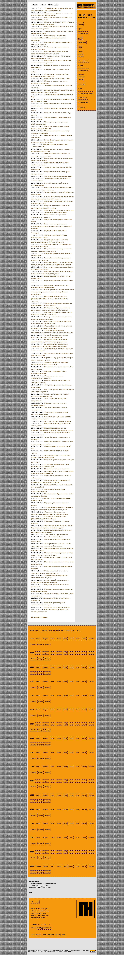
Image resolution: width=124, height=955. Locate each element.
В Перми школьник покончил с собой (57, 78)
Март (50, 630)
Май (62, 630)
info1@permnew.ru (44, 928)
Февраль (44, 630)
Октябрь (33, 644)
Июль (72, 630)
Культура (81, 84)
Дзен (58, 934)
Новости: (35, 902)
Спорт (80, 65)
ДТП (80, 38)
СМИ (80, 88)
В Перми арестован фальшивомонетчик (58, 176)
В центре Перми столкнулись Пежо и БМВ (59, 210)
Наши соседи (83, 33)
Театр (80, 79)
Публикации (82, 98)
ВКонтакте (36, 934)
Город (80, 24)
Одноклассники (48, 934)
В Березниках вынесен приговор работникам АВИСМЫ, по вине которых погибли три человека (49, 299)
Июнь (67, 630)
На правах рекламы (85, 93)
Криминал (82, 42)
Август (78, 630)
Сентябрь (91, 639)
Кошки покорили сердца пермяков (56, 534)
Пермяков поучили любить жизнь (55, 212)
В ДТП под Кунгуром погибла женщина (57, 421)
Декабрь (47, 644)
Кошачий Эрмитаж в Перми (53, 537)
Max (63, 934)
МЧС (80, 47)
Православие (83, 70)
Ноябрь (40, 644)
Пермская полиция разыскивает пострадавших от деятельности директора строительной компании (51, 226)
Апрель (56, 630)
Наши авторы (83, 102)
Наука (80, 56)
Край (80, 29)
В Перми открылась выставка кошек (56, 469)
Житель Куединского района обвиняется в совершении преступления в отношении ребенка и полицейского (52, 292)
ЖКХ (80, 52)
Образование (83, 61)
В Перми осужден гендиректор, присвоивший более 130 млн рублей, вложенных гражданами (48, 38)
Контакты (81, 107)
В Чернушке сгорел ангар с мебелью (57, 607)
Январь (37, 630)
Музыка (81, 75)
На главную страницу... (40, 617)
